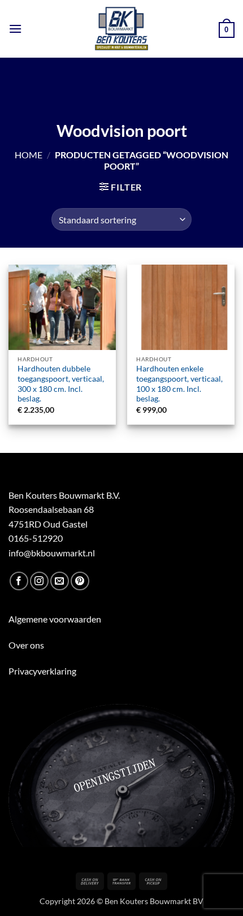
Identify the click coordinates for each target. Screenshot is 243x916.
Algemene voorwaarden (54, 618)
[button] (15, 28)
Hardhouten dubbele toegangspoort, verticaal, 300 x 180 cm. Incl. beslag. (61, 383)
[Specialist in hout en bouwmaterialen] (121, 29)
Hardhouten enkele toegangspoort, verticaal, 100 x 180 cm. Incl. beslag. (179, 383)
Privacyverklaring (42, 671)
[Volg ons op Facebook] (19, 581)
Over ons (26, 645)
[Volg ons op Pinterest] (80, 581)
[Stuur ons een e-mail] (59, 581)
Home (28, 154)
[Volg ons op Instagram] (39, 581)
